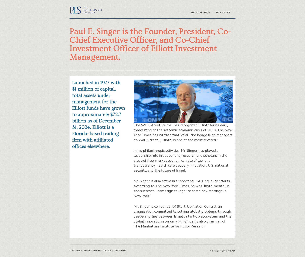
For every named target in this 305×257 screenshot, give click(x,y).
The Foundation (200, 12)
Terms (223, 251)
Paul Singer (223, 12)
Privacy (231, 251)
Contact (214, 251)
